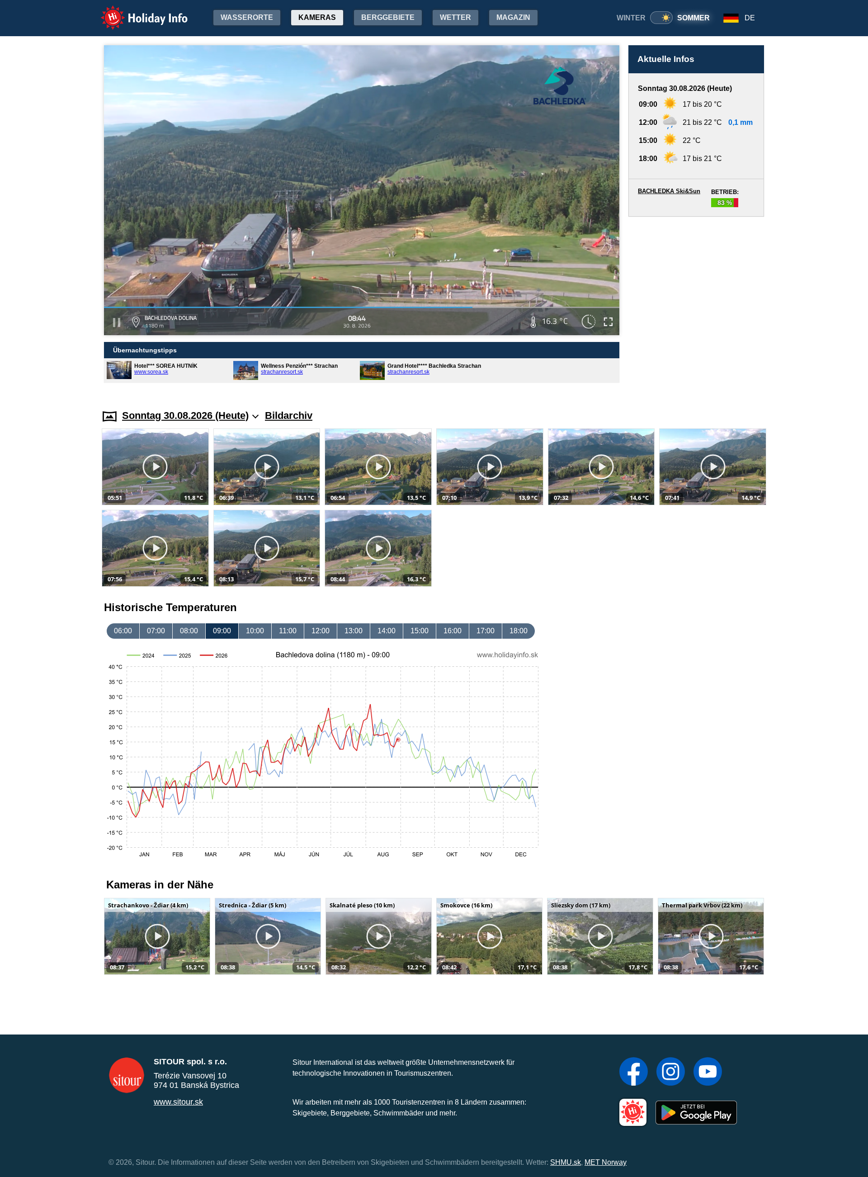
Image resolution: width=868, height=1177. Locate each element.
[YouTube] (707, 1072)
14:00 (386, 631)
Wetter (455, 17)
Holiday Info (135, 12)
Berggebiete (388, 17)
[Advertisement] (696, 304)
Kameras (317, 17)
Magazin (513, 17)
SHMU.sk (565, 1162)
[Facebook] (633, 1072)
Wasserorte (247, 17)
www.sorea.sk (151, 372)
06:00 (123, 631)
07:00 (156, 631)
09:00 (222, 631)
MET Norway (606, 1162)
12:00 (320, 631)
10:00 (255, 631)
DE (750, 18)
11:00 (288, 631)
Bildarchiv (288, 415)
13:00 (353, 631)
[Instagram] (670, 1072)
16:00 (452, 631)
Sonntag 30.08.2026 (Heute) (185, 415)
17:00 (485, 631)
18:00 (518, 631)
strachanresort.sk (282, 372)
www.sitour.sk (178, 1101)
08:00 (189, 631)
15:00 (419, 631)
